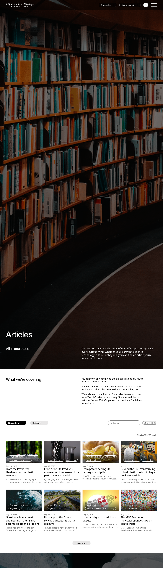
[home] (20, 5)
